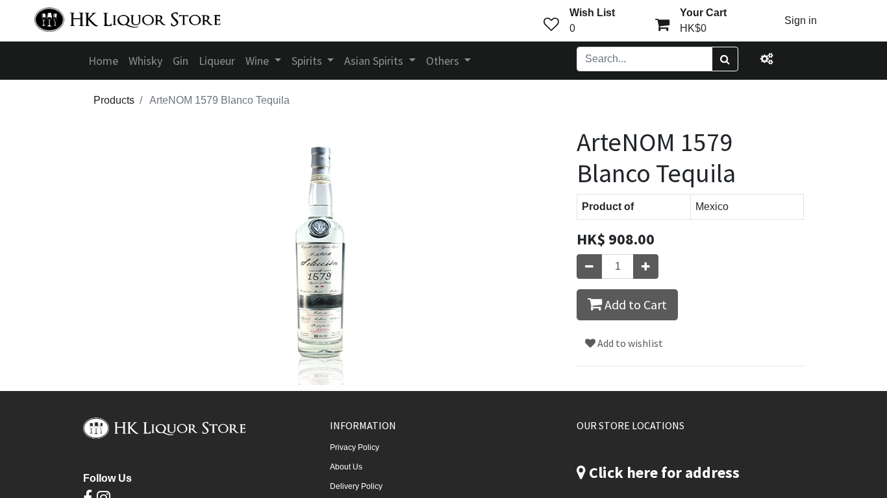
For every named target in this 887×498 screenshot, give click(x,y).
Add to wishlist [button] (629, 343)
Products (114, 100)
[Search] (725, 59)
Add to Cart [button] (634, 304)
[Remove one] (589, 266)
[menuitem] (103, 61)
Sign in (800, 20)
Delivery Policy (356, 486)
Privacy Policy (354, 447)
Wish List (592, 12)
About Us (346, 466)
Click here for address (664, 472)
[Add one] (645, 266)
